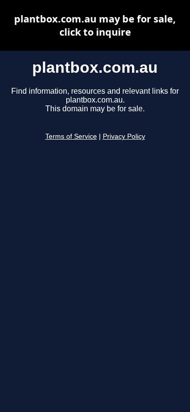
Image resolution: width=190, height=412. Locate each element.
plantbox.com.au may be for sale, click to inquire (95, 25)
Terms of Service (71, 136)
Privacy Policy (124, 136)
